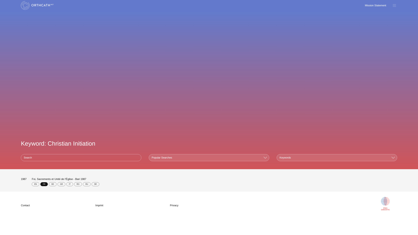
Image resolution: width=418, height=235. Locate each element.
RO (78, 184)
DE (52, 184)
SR (95, 184)
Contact (25, 205)
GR (61, 184)
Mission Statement (375, 5)
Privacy (174, 205)
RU (86, 184)
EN (35, 184)
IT (70, 184)
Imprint (99, 205)
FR (44, 184)
